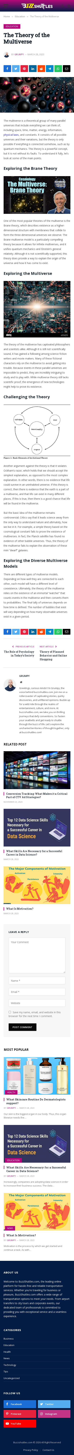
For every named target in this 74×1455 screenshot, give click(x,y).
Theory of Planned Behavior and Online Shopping (53, 655)
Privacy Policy (30, 1450)
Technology (10, 1365)
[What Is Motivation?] (37, 885)
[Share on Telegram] (50, 68)
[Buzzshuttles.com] (37, 6)
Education (12, 26)
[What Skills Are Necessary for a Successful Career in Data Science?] (37, 828)
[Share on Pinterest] (24, 68)
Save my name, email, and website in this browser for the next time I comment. (35, 1014)
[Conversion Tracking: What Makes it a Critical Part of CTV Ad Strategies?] (37, 770)
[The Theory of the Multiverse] (37, 95)
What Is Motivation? (19, 908)
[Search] (68, 6)
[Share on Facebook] (7, 68)
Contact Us (48, 1450)
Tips (6, 1371)
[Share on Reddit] (41, 68)
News (10, 1228)
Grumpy (19, 54)
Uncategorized (12, 1378)
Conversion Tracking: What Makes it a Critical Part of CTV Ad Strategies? (37, 795)
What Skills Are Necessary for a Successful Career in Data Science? (34, 852)
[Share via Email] (66, 68)
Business (9, 1338)
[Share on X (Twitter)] (16, 68)
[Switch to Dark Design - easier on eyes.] (62, 6)
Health (11, 1092)
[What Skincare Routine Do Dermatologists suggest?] (37, 1076)
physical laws (11, 134)
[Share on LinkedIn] (32, 68)
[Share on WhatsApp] (58, 68)
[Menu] (6, 6)
